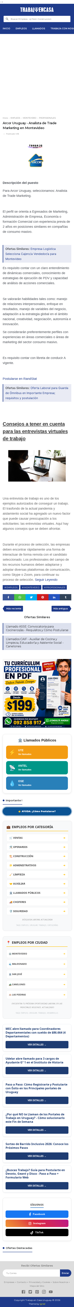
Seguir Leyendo (46, 580)
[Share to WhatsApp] (20, 597)
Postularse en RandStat (20, 379)
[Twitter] (30, 1292)
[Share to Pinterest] (42, 597)
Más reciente (13, 608)
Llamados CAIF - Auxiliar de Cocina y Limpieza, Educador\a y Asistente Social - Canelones (35, 642)
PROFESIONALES (55, 587)
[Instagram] (44, 1292)
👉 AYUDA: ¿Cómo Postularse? (37, 811)
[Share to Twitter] (31, 597)
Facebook (39, 1214)
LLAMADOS (38, 28)
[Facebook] (23, 1292)
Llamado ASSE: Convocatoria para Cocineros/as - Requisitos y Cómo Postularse (37, 628)
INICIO (6, 28)
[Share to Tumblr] (65, 597)
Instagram (39, 1223)
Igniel (42, 1304)
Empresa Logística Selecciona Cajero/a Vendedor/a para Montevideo (30, 254)
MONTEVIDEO (32, 587)
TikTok (39, 1232)
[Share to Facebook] (8, 597)
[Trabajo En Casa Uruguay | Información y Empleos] (37, 9)
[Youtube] (50, 1292)
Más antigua (60, 608)
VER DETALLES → (37, 1044)
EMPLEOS (21, 28)
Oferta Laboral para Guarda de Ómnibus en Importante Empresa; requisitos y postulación (36, 393)
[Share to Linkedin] (54, 597)
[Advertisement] (37, 74)
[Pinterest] (37, 1292)
